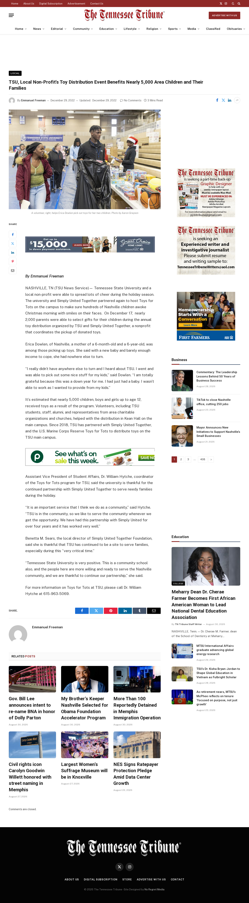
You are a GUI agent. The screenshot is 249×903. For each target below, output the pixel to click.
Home (14, 3)
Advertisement (76, 3)
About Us (28, 3)
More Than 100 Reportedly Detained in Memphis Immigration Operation (137, 708)
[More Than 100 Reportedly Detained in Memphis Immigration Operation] (137, 679)
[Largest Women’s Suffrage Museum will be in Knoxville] (84, 744)
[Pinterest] (13, 261)
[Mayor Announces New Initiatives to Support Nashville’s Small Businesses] (182, 436)
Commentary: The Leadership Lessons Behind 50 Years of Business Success (216, 376)
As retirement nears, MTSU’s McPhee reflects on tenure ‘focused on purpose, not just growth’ (216, 698)
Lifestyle (130, 28)
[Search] (238, 3)
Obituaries (234, 28)
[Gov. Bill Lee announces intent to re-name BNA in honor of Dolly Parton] (32, 679)
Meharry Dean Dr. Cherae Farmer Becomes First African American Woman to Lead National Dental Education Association (203, 604)
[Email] (13, 270)
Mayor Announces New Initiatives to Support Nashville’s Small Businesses (218, 432)
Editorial (57, 28)
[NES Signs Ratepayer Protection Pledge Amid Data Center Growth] (137, 744)
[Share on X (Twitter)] (223, 100)
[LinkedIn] (13, 252)
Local (15, 73)
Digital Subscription (50, 3)
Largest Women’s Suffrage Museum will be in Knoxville (84, 771)
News (37, 28)
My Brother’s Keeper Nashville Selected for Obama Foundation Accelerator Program (84, 708)
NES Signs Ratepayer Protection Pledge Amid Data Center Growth (135, 774)
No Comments (132, 100)
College (178, 583)
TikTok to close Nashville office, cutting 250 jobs (213, 402)
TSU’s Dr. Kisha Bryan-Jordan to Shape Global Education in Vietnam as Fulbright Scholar (218, 673)
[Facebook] (13, 234)
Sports (173, 28)
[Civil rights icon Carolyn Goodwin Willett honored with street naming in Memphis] (32, 744)
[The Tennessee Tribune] (124, 15)
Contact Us (96, 3)
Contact (177, 879)
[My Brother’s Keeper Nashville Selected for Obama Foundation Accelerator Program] (84, 679)
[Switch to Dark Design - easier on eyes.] (233, 3)
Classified (213, 28)
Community (81, 28)
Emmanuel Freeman (33, 100)
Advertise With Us (224, 15)
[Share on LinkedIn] (229, 100)
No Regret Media (154, 889)
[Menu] (11, 15)
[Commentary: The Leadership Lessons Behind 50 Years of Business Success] (182, 380)
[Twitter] (13, 243)
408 (202, 459)
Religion (152, 28)
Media (192, 28)
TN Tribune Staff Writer (188, 624)
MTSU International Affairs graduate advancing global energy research (215, 650)
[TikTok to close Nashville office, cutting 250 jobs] (182, 408)
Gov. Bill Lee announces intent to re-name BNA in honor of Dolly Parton (32, 708)
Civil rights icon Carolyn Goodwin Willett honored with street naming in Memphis (30, 777)
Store (127, 879)
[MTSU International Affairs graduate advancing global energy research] (182, 651)
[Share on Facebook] (217, 100)
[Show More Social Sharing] (237, 100)
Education (106, 28)
